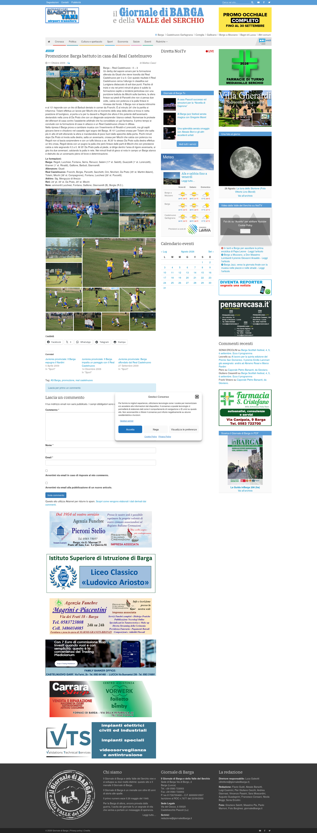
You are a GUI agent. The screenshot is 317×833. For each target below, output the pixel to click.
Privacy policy (76, 830)
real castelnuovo (84, 380)
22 (202, 277)
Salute (136, 41)
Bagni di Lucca (248, 34)
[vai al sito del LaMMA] (199, 228)
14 (195, 272)
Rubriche (161, 41)
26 (179, 282)
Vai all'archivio (245, 195)
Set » (211, 251)
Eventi (148, 41)
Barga (161, 34)
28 (195, 282)
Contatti (65, 2)
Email (49, 457)
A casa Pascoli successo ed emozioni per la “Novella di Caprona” (191, 103)
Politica (72, 41)
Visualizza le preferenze (184, 429)
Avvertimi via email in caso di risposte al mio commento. (77, 475)
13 (187, 272)
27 (187, 282)
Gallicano (212, 34)
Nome (49, 445)
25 (172, 282)
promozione (68, 380)
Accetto (245, 231)
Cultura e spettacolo (91, 41)
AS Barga (56, 380)
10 (164, 272)
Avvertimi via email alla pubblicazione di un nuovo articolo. (78, 487)
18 (172, 277)
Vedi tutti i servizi (187, 144)
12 (179, 272)
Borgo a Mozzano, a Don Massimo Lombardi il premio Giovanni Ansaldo (240, 256)
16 (210, 272)
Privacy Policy (164, 436)
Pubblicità (76, 2)
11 (172, 272)
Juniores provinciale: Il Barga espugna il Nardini (60, 360)
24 (164, 282)
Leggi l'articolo (255, 251)
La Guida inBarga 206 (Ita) (245, 487)
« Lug (164, 251)
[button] (197, 396)
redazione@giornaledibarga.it (176, 818)
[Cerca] (252, 2)
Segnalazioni (52, 2)
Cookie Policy (150, 436)
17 (164, 277)
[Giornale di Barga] (158, 15)
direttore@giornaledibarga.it (234, 781)
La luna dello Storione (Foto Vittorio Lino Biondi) (250, 190)
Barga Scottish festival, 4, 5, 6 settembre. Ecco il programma (244, 351)
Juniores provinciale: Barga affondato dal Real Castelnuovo (134, 360)
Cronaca (59, 41)
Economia (123, 41)
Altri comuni (264, 34)
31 (164, 287)
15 (202, 272)
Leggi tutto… (188, 180)
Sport (110, 41)
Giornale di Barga (60, 830)
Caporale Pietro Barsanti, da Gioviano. (248, 369)
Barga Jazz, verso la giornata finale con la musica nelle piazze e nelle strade (244, 266)
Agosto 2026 (187, 251)
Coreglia (199, 34)
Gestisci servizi (126, 420)
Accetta (130, 429)
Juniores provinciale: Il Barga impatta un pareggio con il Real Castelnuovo (98, 362)
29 (202, 282)
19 (179, 277)
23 (210, 277)
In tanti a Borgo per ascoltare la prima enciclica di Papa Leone (242, 249)
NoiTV (265, 41)
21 (195, 277)
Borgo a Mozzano (228, 34)
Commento (52, 409)
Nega (156, 429)
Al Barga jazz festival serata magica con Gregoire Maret (191, 115)
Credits (87, 830)
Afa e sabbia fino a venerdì (194, 175)
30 (210, 282)
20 (187, 277)
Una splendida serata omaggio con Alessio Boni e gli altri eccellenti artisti (193, 132)
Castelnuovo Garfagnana (180, 34)
